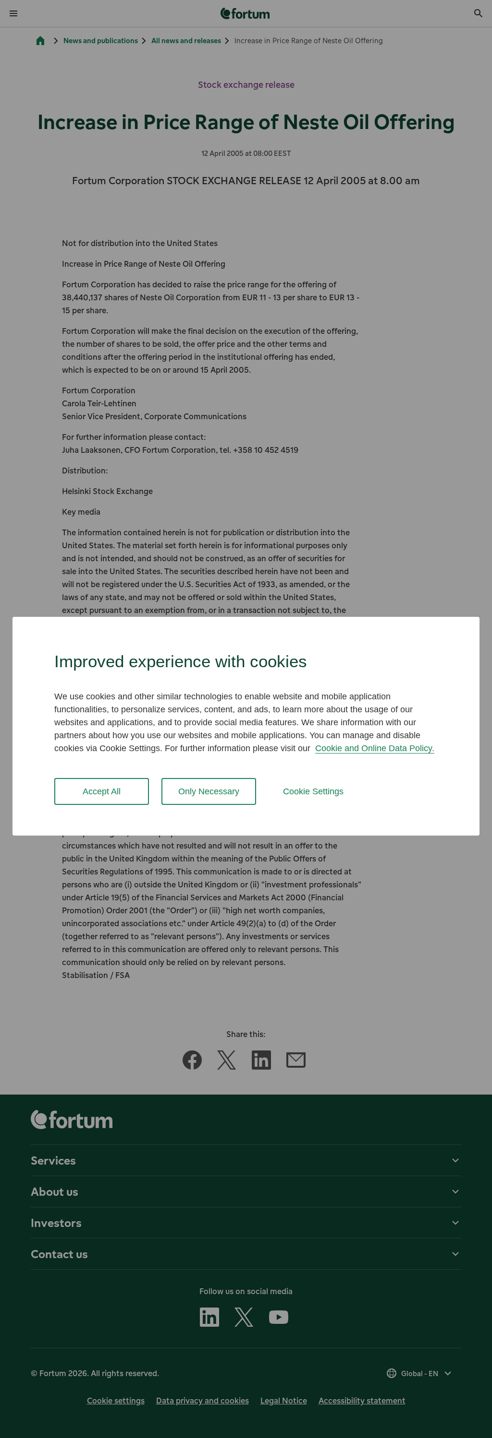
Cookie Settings (313, 791)
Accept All (102, 791)
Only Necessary (208, 791)
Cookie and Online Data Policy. (374, 748)
